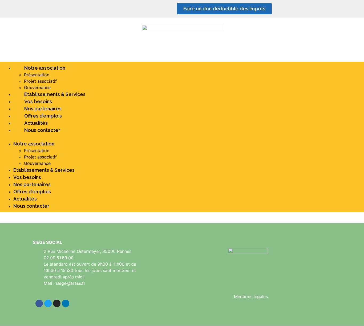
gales (262, 296)
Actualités (25, 199)
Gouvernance (37, 163)
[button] (182, 137)
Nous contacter (42, 130)
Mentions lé (245, 296)
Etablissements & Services (44, 170)
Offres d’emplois (32, 191)
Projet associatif (40, 81)
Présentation (36, 74)
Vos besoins (27, 177)
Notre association (44, 68)
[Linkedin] (310, 9)
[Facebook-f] (297, 9)
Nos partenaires (32, 184)
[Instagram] (324, 9)
